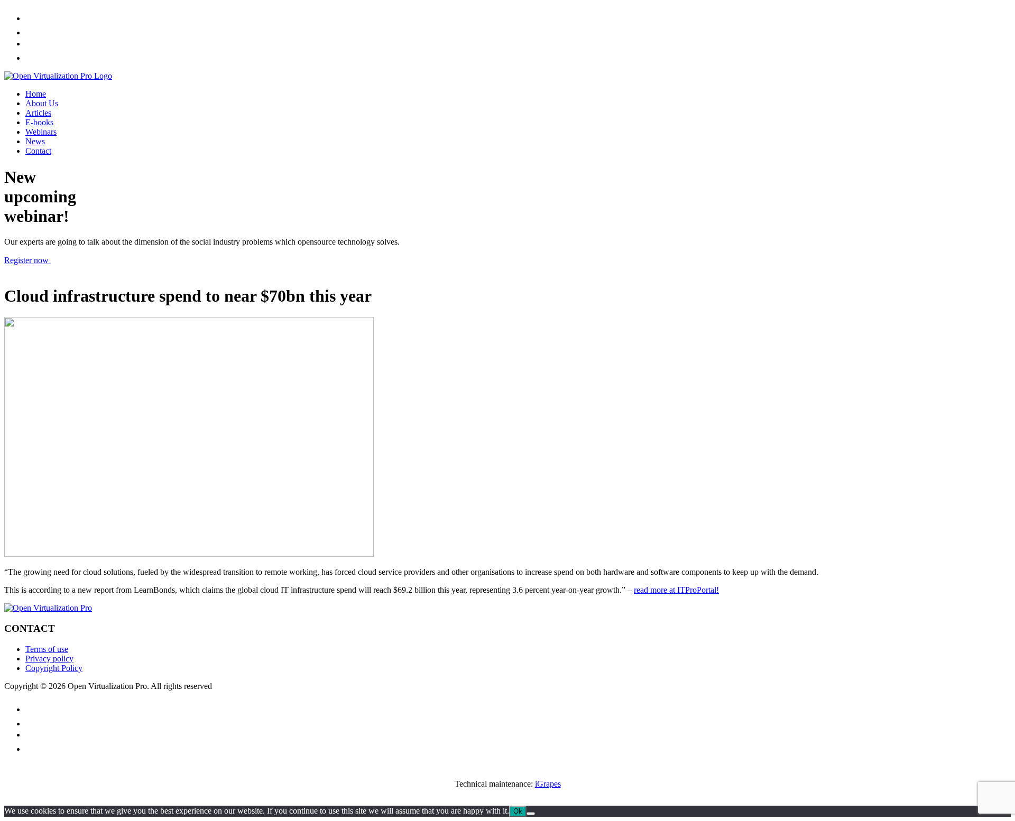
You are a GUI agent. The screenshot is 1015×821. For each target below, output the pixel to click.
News (35, 141)
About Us (41, 103)
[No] (531, 813)
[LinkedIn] (31, 57)
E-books (39, 122)
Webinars (41, 131)
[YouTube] (32, 43)
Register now (27, 260)
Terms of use (46, 649)
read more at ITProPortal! (676, 589)
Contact (38, 150)
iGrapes (548, 783)
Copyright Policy (53, 668)
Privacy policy (49, 658)
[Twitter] (32, 32)
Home (35, 93)
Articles (38, 112)
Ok (517, 811)
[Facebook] (28, 18)
